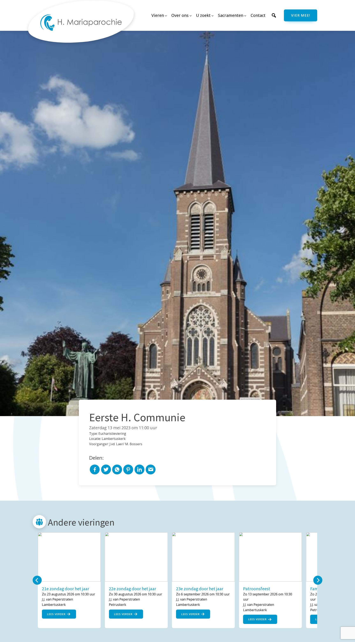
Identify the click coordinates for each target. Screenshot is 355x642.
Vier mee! (300, 15)
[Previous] (37, 580)
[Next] (317, 580)
